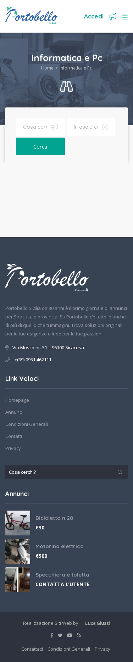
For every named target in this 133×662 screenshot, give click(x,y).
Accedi (94, 16)
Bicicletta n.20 (54, 517)
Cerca (40, 146)
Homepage (17, 400)
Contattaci (32, 649)
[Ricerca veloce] (66, 86)
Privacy (13, 448)
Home (47, 68)
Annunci (14, 412)
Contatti (13, 436)
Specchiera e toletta (62, 574)
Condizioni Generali (26, 424)
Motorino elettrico (59, 546)
